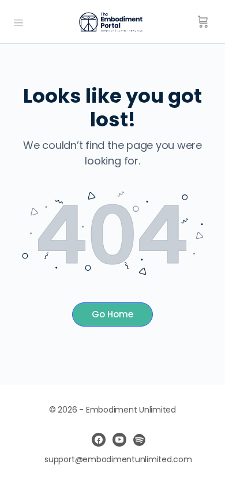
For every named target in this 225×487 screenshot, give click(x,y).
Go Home (112, 314)
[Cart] (203, 22)
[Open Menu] (18, 21)
